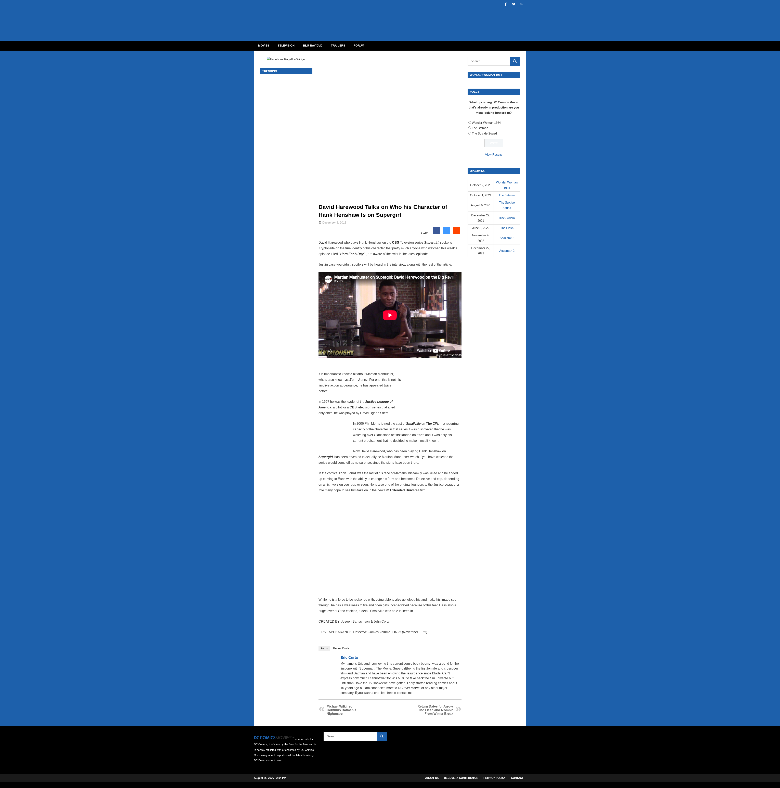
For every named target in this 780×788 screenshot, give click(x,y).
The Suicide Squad (484, 133)
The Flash (507, 228)
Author (324, 648)
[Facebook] (451, 658)
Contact (517, 777)
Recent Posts (341, 648)
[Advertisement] (406, 17)
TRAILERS (338, 45)
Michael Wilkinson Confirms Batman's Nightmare (341, 710)
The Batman (480, 128)
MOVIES (263, 45)
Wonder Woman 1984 (486, 122)
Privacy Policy (494, 777)
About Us (432, 777)
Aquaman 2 (507, 250)
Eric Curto (349, 658)
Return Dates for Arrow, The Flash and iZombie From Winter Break (435, 710)
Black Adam (507, 218)
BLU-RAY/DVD (312, 45)
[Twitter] (456, 658)
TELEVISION (286, 45)
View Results (494, 154)
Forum (359, 45)
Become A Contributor (461, 777)
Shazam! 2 (507, 238)
